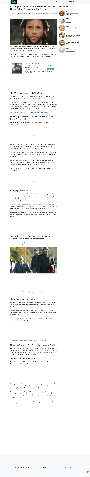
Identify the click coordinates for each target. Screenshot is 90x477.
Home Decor (71, 1)
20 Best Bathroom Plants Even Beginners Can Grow (72, 50)
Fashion (63, 1)
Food (56, 1)
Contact (45, 467)
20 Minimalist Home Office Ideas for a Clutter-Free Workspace (72, 21)
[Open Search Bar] (77, 2)
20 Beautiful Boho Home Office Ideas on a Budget (73, 36)
